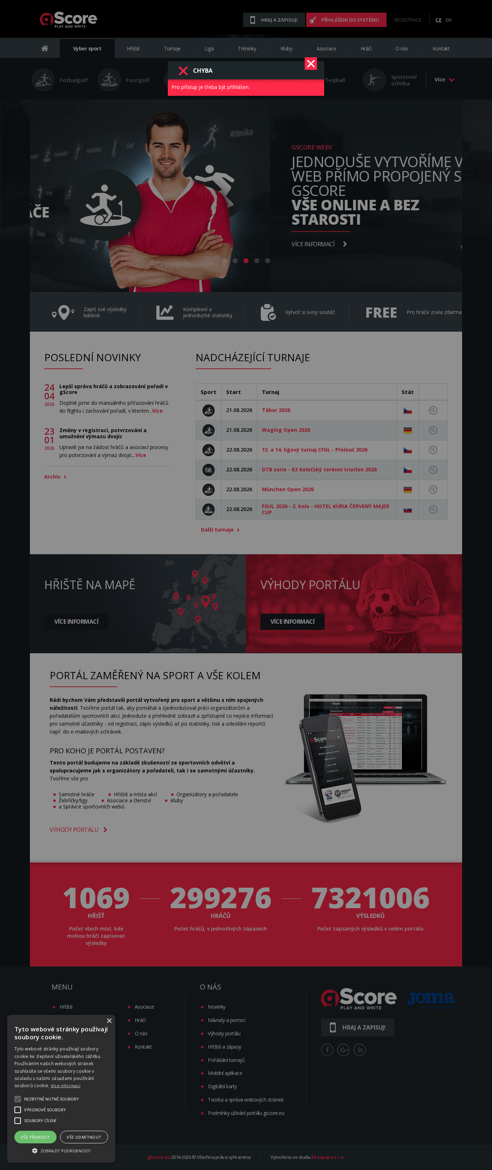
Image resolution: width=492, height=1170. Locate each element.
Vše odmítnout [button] (84, 1137)
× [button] (109, 1021)
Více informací (65, 1085)
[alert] (61, 1089)
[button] (61, 1150)
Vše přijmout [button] (35, 1137)
